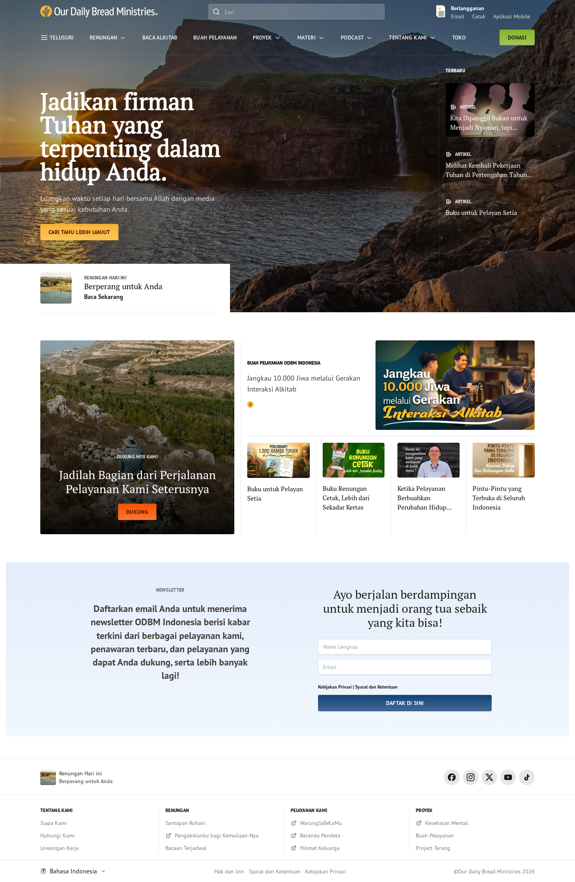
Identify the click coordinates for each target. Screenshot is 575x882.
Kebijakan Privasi (325, 871)
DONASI (517, 37)
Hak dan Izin (229, 871)
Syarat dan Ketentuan (376, 687)
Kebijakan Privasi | (336, 687)
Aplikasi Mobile (511, 16)
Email (457, 16)
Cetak (478, 16)
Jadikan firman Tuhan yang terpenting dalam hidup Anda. (130, 136)
